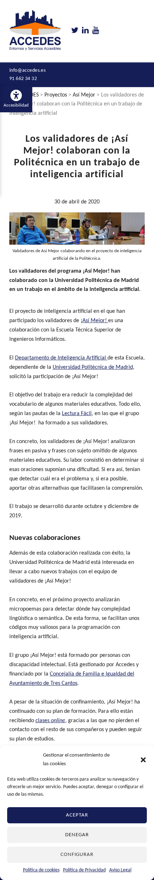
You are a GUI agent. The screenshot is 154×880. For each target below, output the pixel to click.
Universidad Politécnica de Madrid (93, 367)
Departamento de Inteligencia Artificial (61, 358)
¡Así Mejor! (94, 321)
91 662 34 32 (23, 78)
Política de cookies (41, 870)
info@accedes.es (27, 70)
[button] (143, 759)
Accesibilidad (18, 99)
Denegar (77, 835)
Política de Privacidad (84, 870)
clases (50, 721)
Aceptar (77, 815)
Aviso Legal (120, 870)
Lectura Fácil (77, 414)
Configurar (77, 854)
